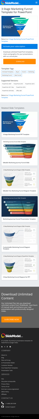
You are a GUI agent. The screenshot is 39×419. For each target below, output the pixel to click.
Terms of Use (5, 386)
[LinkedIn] (2, 347)
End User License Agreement (10, 389)
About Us (4, 355)
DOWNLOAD (20, 62)
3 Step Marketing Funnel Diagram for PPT (16, 277)
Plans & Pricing (5, 360)
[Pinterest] (10, 347)
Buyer (17, 72)
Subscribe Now (11, 319)
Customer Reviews (7, 365)
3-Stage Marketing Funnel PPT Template (16, 134)
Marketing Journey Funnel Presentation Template (19, 219)
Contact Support (10, 407)
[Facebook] (7, 347)
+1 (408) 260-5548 (10, 403)
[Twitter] (4, 347)
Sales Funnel (17, 75)
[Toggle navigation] (36, 2)
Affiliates (4, 394)
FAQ (2, 379)
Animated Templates (7, 72)
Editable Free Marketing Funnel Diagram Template (19, 191)
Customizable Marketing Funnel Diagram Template (16, 248)
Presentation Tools (7, 370)
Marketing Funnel (7, 75)
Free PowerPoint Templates (9, 368)
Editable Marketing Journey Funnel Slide (16, 162)
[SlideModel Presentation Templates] (10, 2)
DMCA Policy (5, 392)
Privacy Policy (5, 384)
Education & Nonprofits (8, 381)
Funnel (24, 72)
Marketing (31, 72)
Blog (2, 357)
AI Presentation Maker (8, 363)
